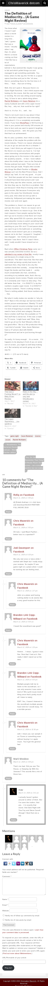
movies (38, 436)
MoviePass (24, 123)
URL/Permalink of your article (14, 958)
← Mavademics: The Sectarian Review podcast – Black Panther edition (12, 448)
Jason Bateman (29, 101)
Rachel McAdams (12, 101)
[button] (5, 863)
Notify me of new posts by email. (18, 920)
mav (8, 23)
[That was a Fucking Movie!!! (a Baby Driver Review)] (13, 386)
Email (5, 905)
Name (5, 899)
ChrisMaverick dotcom (24, 3)
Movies (7, 10)
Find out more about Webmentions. (17, 953)
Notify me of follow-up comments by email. (22, 916)
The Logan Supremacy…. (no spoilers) (12, 421)
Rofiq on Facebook (23, 495)
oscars (7, 440)
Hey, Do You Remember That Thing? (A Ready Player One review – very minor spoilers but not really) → (34, 463)
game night (14, 436)
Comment (6, 876)
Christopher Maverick (28, 981)
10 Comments (28, 23)
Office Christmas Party (23, 249)
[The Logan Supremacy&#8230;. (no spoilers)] (13, 413)
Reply (8, 512)
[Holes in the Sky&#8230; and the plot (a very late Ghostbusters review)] (31, 386)
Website (5, 911)
